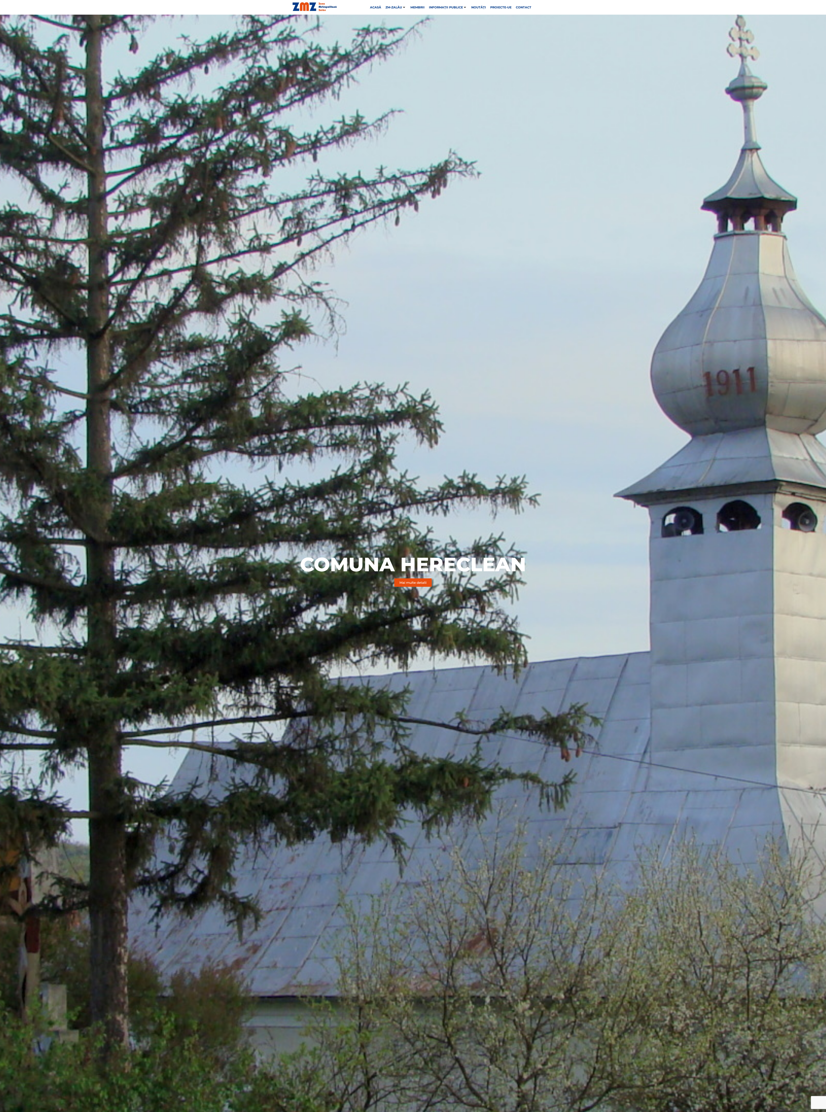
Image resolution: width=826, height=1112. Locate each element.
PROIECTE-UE (501, 7)
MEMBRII (417, 7)
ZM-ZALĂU (393, 7)
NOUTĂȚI (478, 7)
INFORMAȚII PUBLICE (446, 7)
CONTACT (523, 7)
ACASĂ (375, 7)
